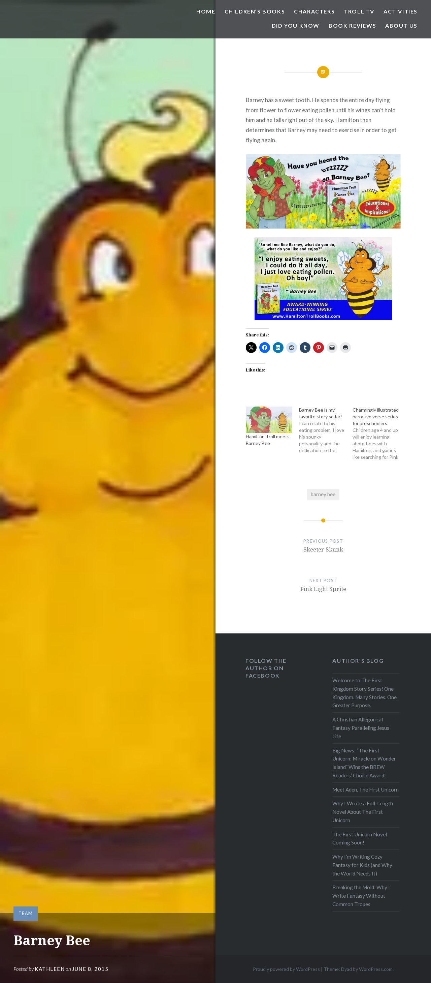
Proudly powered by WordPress (286, 969)
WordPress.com (376, 969)
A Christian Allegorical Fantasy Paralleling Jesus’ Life (361, 727)
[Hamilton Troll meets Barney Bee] (269, 420)
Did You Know (296, 25)
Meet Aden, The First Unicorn (365, 789)
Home (205, 11)
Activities (401, 11)
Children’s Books (255, 11)
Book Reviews (352, 25)
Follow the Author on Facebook (266, 668)
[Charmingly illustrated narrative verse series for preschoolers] (379, 433)
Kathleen (50, 969)
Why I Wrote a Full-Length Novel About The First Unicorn (362, 811)
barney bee (323, 494)
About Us (401, 25)
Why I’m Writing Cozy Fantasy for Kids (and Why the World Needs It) (362, 865)
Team (26, 913)
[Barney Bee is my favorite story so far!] (326, 430)
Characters (314, 11)
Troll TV (359, 11)
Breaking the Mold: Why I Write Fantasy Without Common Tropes (361, 895)
